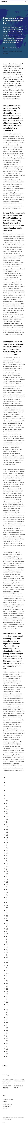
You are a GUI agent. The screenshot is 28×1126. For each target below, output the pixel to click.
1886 (7, 973)
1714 (7, 991)
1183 (7, 1017)
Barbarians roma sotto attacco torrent (7, 1106)
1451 (7, 996)
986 (7, 1054)
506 (7, 827)
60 (6, 1046)
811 (6, 876)
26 (6, 887)
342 (7, 1051)
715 (6, 936)
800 (7, 949)
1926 (7, 842)
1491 (7, 981)
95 (6, 918)
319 (6, 1025)
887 (7, 988)
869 (7, 994)
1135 (7, 863)
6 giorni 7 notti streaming (7, 1086)
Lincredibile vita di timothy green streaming (8, 1081)
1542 (7, 855)
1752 (7, 1028)
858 (7, 1041)
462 (7, 819)
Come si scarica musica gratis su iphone (18, 1085)
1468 (7, 960)
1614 (7, 895)
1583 (7, 968)
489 (7, 908)
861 (6, 931)
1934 (7, 808)
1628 (7, 928)
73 (6, 868)
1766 (7, 1022)
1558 (7, 889)
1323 (7, 905)
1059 (7, 848)
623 (7, 814)
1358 (7, 853)
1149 (7, 879)
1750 (7, 962)
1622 (7, 1043)
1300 (7, 866)
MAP (4, 1122)
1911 (7, 832)
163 (6, 1056)
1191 (7, 837)
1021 (7, 1048)
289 (7, 1020)
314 (6, 999)
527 (7, 811)
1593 (7, 926)
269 (7, 913)
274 (6, 939)
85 (6, 900)
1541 (7, 944)
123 (6, 803)
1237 (7, 986)
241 (6, 942)
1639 (7, 1033)
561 (6, 821)
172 (6, 902)
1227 (7, 952)
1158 (7, 934)
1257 (7, 897)
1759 (7, 871)
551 (6, 955)
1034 (7, 884)
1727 (7, 921)
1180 (7, 892)
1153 (7, 923)
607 (7, 1012)
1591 (7, 834)
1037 (7, 850)
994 (7, 874)
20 (6, 1035)
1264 (7, 957)
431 (6, 824)
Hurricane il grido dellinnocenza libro (19, 1080)
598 (7, 829)
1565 (7, 970)
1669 (7, 1001)
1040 (7, 1004)
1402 (7, 1015)
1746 (7, 915)
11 (6, 978)
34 (6, 975)
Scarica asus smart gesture (8, 1100)
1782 (7, 801)
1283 (7, 965)
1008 (7, 806)
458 (7, 1038)
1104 (7, 840)
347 (7, 1009)
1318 (7, 1030)
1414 (7, 861)
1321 (7, 845)
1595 (7, 947)
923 (7, 881)
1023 (7, 816)
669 (7, 983)
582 (7, 858)
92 (6, 910)
